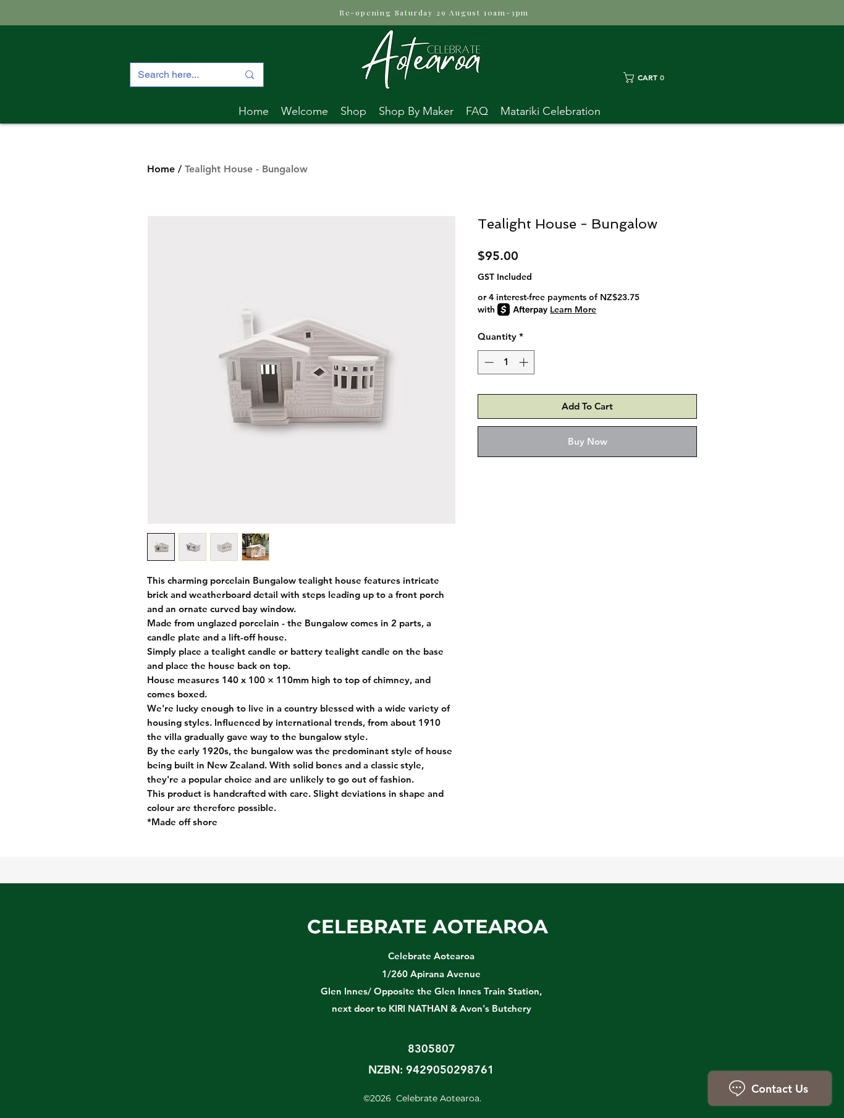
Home (161, 169)
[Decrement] (487, 362)
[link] (660, 77)
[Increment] (525, 362)
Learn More (573, 309)
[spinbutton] (506, 362)
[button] (416, 111)
